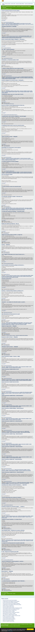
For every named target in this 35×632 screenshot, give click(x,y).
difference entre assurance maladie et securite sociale (11, 615)
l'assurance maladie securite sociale (26, 77)
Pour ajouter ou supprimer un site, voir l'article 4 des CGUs (10, 625)
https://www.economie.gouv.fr (8, 312)
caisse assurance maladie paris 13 (14, 483)
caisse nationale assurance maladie (8, 617)
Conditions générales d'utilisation (15, 624)
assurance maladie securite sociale (10, 91)
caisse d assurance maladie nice (10, 469)
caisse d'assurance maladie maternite (13, 23)
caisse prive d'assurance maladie (12, 366)
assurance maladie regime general (8, 606)
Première (5, 593)
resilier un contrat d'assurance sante (7, 540)
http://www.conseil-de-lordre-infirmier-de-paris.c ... (10, 114)
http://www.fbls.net (6, 233)
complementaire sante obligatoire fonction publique (11, 601)
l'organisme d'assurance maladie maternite (13, 158)
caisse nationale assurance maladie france (10, 610)
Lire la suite (3, 20)
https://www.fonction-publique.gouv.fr (8, 22)
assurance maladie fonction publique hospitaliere (26, 159)
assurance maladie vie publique (10, 335)
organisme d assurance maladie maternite (12, 159)
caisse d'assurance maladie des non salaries (19, 323)
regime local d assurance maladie (19, 516)
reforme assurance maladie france (8, 605)
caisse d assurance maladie (23, 366)
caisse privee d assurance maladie (20, 324)
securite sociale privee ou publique (8, 616)
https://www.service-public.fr (7, 157)
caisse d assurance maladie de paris (11, 482)
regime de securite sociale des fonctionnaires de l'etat (11, 37)
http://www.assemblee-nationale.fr (8, 263)
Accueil (2, 624)
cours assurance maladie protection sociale (10, 614)
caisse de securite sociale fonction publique (10, 600)
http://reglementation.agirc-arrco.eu (9, 103)
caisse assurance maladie (14, 380)
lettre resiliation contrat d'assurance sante (27, 539)
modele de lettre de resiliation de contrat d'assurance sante (13, 539)
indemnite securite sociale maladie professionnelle (15, 208)
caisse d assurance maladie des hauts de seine (13, 392)
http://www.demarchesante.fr (7, 365)
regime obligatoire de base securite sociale (17, 209)
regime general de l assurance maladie (12, 77)
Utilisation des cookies (25, 624)
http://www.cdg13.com (6, 274)
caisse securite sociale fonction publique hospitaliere (11, 603)
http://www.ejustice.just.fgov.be (8, 58)
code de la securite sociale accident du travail (10, 277)
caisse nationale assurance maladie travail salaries (11, 612)
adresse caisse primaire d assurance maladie (17, 24)
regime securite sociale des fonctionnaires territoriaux (23, 36)
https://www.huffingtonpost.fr (8, 75)
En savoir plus (10, 630)
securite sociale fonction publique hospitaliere (10, 602)
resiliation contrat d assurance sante (19, 540)
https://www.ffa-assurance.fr (8, 590)
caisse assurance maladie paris (24, 483)
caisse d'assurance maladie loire (11, 379)
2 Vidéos (7, 8)
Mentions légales (6, 624)
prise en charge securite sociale (23, 91)
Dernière (14, 593)
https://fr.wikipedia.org (6, 252)
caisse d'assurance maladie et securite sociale (14, 322)
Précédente (8, 593)
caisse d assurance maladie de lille (19, 431)
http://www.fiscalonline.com (7, 528)
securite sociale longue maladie (25, 275)
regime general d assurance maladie (8, 78)
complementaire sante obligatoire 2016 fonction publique (12, 604)
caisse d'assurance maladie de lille (10, 431)
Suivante (11, 593)
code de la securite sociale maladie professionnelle (22, 276)
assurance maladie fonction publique (22, 335)
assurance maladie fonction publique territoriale (13, 275)
